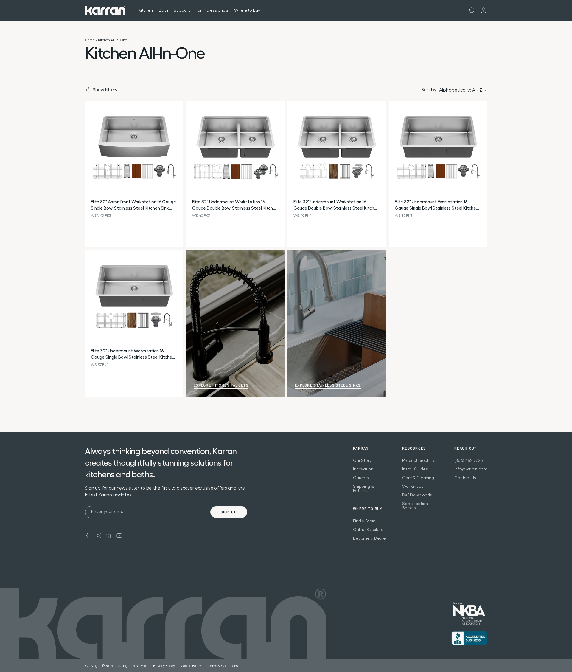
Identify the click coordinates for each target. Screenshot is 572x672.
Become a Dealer (370, 538)
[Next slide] (178, 151)
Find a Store (364, 521)
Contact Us (465, 478)
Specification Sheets (415, 506)
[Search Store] (471, 10)
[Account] (483, 10)
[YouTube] (119, 535)
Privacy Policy (164, 666)
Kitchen (146, 10)
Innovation (363, 469)
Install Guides (415, 469)
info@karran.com (470, 469)
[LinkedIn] (109, 535)
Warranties (412, 486)
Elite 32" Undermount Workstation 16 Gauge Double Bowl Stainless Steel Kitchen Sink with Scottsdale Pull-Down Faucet (235, 205)
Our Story (362, 461)
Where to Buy (247, 10)
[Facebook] (88, 535)
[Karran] (105, 10)
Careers (361, 478)
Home (89, 40)
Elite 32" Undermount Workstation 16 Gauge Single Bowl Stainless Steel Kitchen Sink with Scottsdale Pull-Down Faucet (436, 205)
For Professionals (212, 10)
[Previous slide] (89, 151)
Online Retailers (368, 530)
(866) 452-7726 (468, 461)
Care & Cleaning (418, 478)
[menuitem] (471, 10)
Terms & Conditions (222, 666)
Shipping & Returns (363, 488)
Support (181, 10)
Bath (163, 10)
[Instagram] (98, 535)
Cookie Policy (191, 666)
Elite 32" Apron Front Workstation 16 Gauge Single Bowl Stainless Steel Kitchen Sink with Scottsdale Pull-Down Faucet (133, 205)
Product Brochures (420, 461)
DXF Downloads (417, 495)
